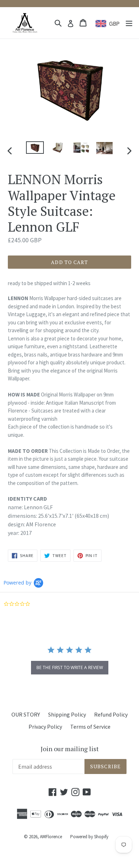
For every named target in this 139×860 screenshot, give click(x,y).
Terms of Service (90, 726)
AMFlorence (51, 837)
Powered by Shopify (89, 837)
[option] (34, 148)
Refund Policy (111, 714)
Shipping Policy (67, 714)
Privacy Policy (45, 726)
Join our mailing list (70, 749)
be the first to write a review (69, 667)
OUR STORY (25, 714)
